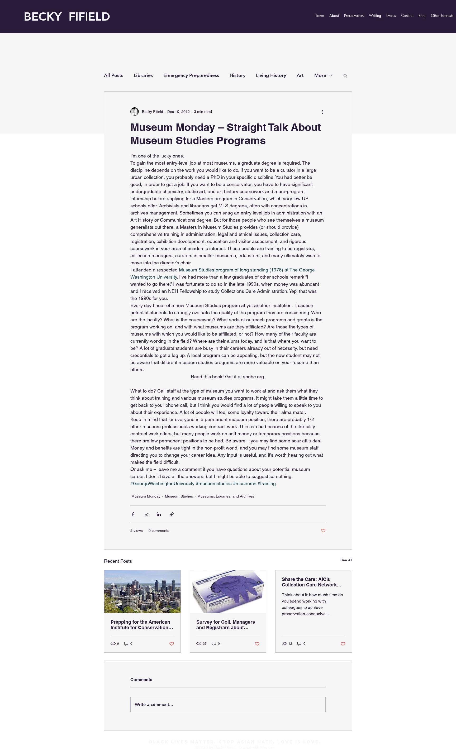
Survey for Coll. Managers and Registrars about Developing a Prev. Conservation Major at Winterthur (225, 624)
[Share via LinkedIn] (158, 514)
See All (346, 560)
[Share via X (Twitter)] (145, 514)
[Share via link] (171, 514)
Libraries (143, 75)
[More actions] (322, 111)
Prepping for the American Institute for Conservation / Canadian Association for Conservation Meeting (141, 624)
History (237, 75)
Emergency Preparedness (191, 75)
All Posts (113, 75)
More (320, 75)
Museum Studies (179, 496)
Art (300, 75)
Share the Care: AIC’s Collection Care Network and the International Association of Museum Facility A (309, 581)
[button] (345, 75)
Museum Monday (145, 496)
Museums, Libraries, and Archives (225, 496)
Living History (271, 75)
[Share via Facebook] (132, 514)
